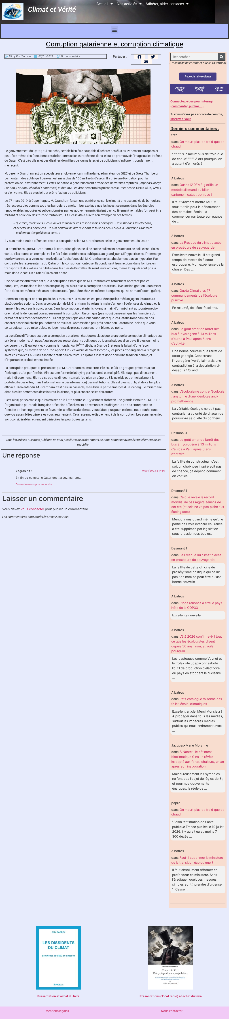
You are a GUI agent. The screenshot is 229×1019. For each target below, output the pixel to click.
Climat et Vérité (52, 9)
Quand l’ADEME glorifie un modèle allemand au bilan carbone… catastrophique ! (194, 189)
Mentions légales (57, 1011)
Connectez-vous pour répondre (34, 484)
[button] (114, 29)
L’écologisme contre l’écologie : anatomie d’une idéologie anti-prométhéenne (197, 396)
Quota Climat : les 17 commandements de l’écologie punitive (194, 295)
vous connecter (32, 509)
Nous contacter (171, 1011)
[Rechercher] (221, 56)
